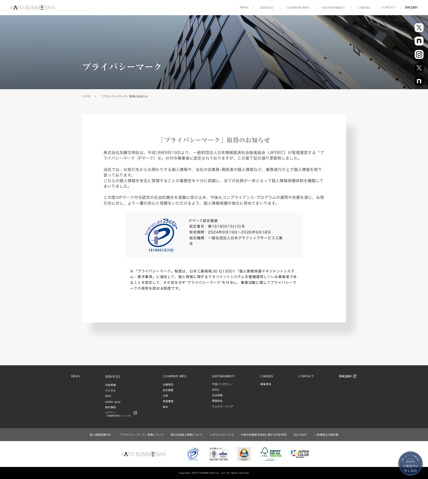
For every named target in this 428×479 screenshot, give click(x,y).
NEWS (75, 376)
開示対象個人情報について (187, 435)
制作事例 (110, 407)
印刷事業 (110, 385)
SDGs (215, 390)
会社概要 (168, 390)
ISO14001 (300, 435)
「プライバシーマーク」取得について (140, 435)
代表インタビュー (222, 384)
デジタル (110, 390)
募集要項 (265, 384)
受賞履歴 (168, 401)
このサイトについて (222, 435)
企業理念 (168, 384)
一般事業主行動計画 (326, 435)
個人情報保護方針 (100, 435)
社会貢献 (217, 395)
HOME (86, 96)
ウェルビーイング (222, 406)
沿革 (165, 396)
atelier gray (113, 402)
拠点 (165, 407)
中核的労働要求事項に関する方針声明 (263, 435)
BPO (108, 396)
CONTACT (306, 376)
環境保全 (217, 401)
